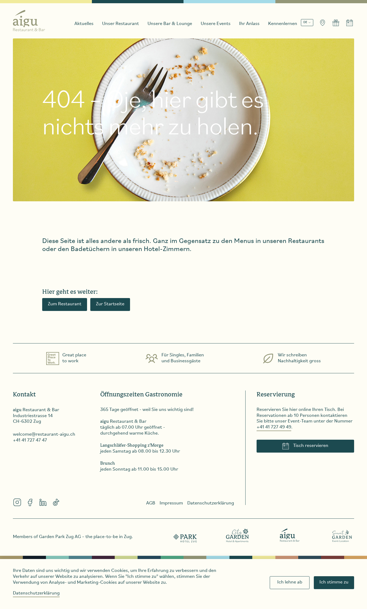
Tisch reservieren (310, 445)
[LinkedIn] (43, 502)
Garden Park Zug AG (60, 537)
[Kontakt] (322, 23)
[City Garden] (237, 535)
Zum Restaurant (64, 304)
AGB (150, 503)
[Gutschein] (336, 23)
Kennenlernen (282, 24)
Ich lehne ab (289, 582)
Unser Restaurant (120, 24)
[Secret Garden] (342, 535)
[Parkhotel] (185, 535)
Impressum (171, 503)
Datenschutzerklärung (36, 593)
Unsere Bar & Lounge (169, 24)
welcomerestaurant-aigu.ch (44, 434)
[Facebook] (30, 502)
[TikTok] (56, 502)
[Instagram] (17, 502)
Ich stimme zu (333, 582)
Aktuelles (83, 24)
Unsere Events (216, 24)
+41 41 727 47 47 (30, 440)
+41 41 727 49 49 (274, 427)
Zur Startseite (110, 304)
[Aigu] (290, 535)
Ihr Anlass (249, 24)
